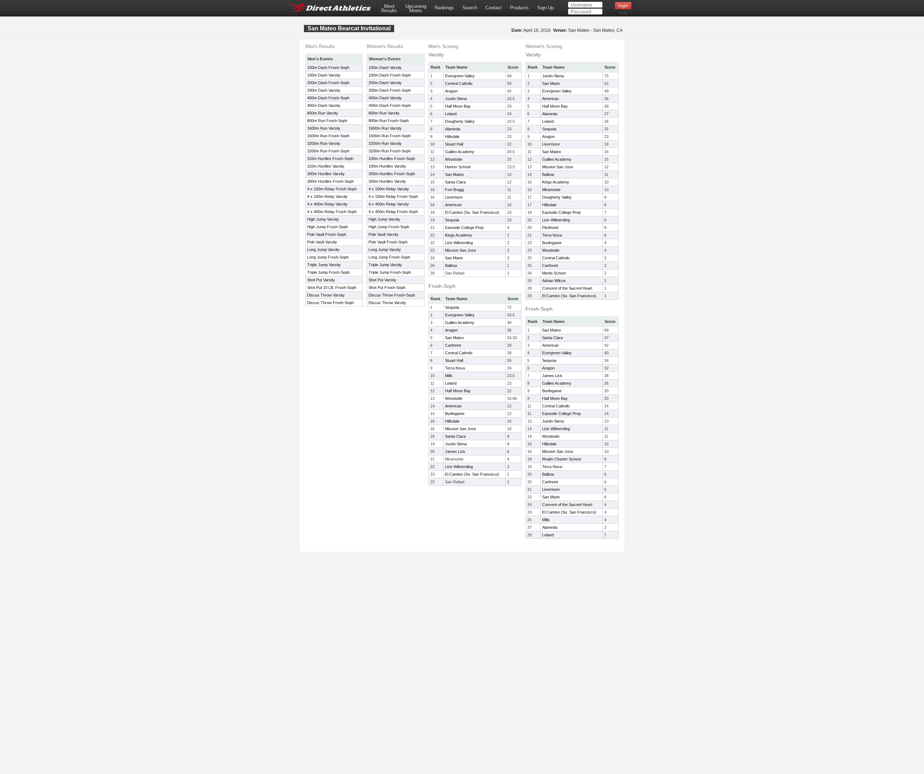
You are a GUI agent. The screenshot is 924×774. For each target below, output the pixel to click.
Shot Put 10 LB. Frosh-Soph (331, 287)
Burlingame (455, 413)
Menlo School (554, 273)
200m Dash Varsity (323, 90)
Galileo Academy (459, 152)
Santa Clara (455, 182)
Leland (451, 114)
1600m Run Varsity (323, 128)
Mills (449, 375)
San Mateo (454, 174)
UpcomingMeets (415, 9)
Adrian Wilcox (554, 280)
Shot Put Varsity (321, 280)
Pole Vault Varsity (322, 242)
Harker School (457, 167)
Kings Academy (458, 235)
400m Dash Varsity (323, 105)
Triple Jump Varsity (324, 265)
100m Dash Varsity (323, 75)
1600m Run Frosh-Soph (328, 136)
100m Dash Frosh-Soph (328, 67)
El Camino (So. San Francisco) (472, 212)
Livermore (454, 197)
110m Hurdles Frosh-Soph (330, 158)
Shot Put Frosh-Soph (387, 287)
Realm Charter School (561, 459)
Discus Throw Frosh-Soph (330, 302)
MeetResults (389, 9)
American (453, 205)
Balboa (451, 265)
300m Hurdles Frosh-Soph (330, 181)
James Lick (455, 451)
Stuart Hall (454, 144)
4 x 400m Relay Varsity (327, 204)
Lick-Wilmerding (459, 243)
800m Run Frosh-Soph (327, 120)
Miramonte (551, 189)
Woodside (453, 159)
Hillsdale (452, 136)
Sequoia (452, 220)
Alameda (452, 129)
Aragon (451, 91)
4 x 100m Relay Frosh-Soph (332, 189)
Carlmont (453, 345)
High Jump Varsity (323, 219)
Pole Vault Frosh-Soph (326, 234)
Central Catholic (459, 83)
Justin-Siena (456, 98)
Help (623, 13)
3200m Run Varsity (323, 143)
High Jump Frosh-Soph (327, 227)
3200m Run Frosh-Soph (328, 151)
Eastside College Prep (464, 227)
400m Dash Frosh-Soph (328, 98)
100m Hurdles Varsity (387, 166)
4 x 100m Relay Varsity (327, 196)
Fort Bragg (454, 189)
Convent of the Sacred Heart (567, 288)
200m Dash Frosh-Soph (328, 83)
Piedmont (550, 227)
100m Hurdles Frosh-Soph (392, 158)
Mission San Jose (460, 250)
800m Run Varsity (322, 113)
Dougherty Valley (460, 121)
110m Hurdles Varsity (325, 166)
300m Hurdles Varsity (326, 174)
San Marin (454, 258)
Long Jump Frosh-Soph (328, 257)
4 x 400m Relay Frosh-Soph (332, 211)
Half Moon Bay (458, 106)
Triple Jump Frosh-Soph (328, 272)
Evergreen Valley (460, 76)
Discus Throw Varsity (326, 295)
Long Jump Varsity (323, 249)
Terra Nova (455, 368)
